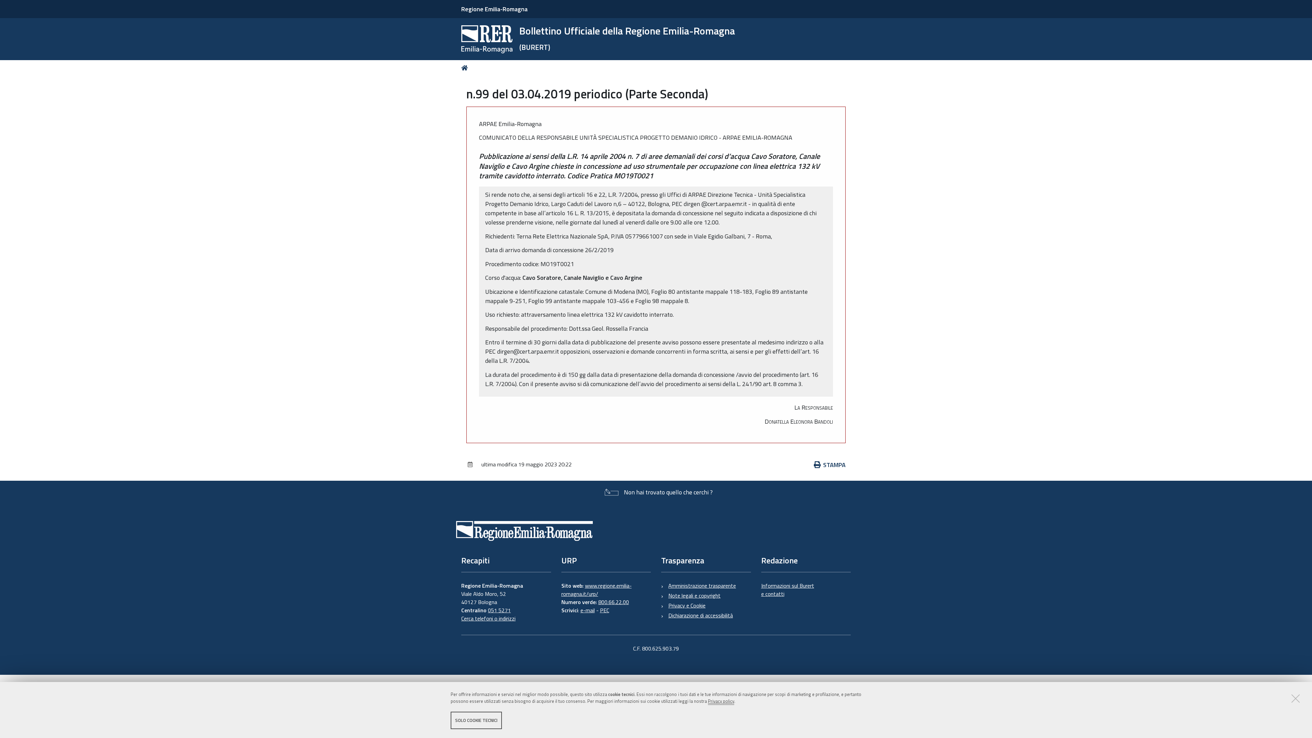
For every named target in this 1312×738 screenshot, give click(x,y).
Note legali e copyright (694, 595)
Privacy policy (721, 701)
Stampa (834, 464)
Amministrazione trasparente (702, 586)
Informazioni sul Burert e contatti (787, 590)
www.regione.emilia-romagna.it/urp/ (596, 590)
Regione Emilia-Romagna (494, 9)
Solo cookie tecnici (476, 720)
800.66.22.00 (613, 602)
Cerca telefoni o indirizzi (488, 618)
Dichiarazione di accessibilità (700, 615)
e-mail (587, 610)
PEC (604, 610)
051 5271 (499, 610)
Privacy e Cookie (687, 605)
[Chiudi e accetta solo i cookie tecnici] (1295, 698)
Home (465, 68)
